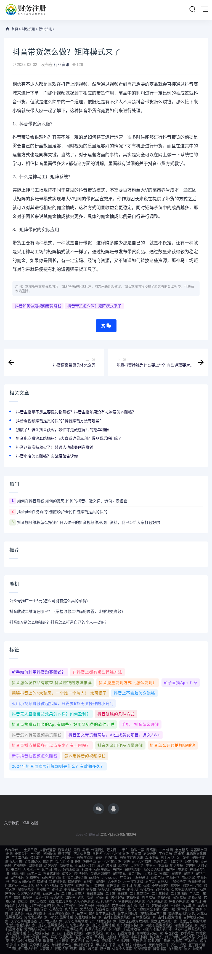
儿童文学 (175, 862)
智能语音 (40, 909)
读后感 (48, 862)
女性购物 (66, 886)
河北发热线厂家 (35, 917)
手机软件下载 (106, 945)
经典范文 (52, 858)
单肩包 (175, 905)
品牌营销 (50, 866)
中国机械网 (139, 937)
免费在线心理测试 (131, 902)
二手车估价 (20, 858)
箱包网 (171, 870)
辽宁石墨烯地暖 (76, 921)
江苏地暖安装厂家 (41, 933)
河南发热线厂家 (186, 925)
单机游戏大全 (61, 945)
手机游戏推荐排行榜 (26, 941)
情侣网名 (37, 858)
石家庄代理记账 (131, 858)
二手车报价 (160, 894)
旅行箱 (132, 905)
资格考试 (108, 941)
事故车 (123, 894)
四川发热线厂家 (97, 933)
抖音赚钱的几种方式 (116, 714)
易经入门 (164, 882)
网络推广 (153, 850)
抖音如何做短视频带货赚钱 (38, 306)
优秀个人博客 (122, 949)
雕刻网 (188, 886)
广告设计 (126, 878)
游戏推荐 (137, 850)
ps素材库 (34, 874)
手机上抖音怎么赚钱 (140, 724)
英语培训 (139, 941)
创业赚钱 (124, 945)
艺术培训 (77, 941)
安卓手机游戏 (39, 945)
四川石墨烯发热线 (70, 933)
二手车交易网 (140, 894)
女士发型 (182, 858)
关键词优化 (32, 862)
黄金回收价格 (77, 878)
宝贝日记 (30, 850)
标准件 (87, 870)
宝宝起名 (181, 850)
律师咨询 (64, 854)
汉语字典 (41, 897)
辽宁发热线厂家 (50, 921)
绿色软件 (140, 945)
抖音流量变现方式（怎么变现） (128, 682)
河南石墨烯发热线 (159, 925)
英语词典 (56, 897)
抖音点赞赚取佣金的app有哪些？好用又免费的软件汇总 (63, 724)
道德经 (23, 902)
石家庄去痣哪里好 (184, 889)
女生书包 (118, 905)
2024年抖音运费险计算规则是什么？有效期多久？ (58, 766)
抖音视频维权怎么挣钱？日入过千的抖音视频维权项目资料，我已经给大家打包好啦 (88, 522)
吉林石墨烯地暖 (169, 917)
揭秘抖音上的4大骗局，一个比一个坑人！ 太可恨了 (59, 693)
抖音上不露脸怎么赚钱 (134, 693)
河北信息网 (81, 854)
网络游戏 (30, 949)
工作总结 (165, 854)
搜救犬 (97, 854)
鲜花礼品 (51, 886)
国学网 (47, 870)
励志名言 (160, 862)
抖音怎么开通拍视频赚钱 (172, 745)
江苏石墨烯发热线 (187, 929)
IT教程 (22, 945)
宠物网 (164, 874)
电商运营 (172, 878)
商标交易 (66, 866)
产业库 (35, 854)
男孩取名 (164, 897)
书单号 (16, 870)
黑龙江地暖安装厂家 (20, 925)
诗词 (45, 937)
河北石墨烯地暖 (61, 917)
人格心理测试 (84, 902)
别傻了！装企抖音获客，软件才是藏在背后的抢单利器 (62, 429)
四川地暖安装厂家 (149, 933)
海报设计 (142, 878)
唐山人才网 (13, 862)
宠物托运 (17, 878)
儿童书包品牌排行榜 (45, 905)
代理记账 (61, 949)
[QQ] (113, 808)
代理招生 (97, 850)
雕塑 (82, 949)
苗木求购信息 (127, 913)
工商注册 (15, 949)
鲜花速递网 (196, 882)
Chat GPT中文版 (116, 854)
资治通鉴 (17, 913)
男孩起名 (117, 897)
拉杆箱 (144, 905)
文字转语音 (23, 909)
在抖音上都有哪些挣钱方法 (97, 672)
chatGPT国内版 (109, 862)
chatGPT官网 (142, 862)
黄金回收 (134, 874)
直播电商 (157, 878)
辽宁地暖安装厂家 (103, 921)
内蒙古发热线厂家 (98, 929)
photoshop (110, 878)
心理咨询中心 (106, 902)
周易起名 (195, 897)
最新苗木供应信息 (102, 913)
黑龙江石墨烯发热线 (134, 921)
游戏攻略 (64, 850)
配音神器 (102, 909)
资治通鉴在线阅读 (61, 913)
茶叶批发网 (31, 937)
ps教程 (94, 878)
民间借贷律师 (159, 945)
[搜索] (192, 9)
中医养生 (171, 933)
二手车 (124, 850)
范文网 (111, 850)
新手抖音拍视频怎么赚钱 (34, 756)
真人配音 (71, 909)
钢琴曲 (91, 889)
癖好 (100, 866)
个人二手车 (197, 894)
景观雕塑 (43, 889)
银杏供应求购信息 (181, 913)
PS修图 (167, 850)
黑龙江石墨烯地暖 (192, 921)
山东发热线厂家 (77, 925)
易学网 (150, 882)
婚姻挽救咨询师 (60, 902)
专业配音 (189, 905)
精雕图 (179, 854)
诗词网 (198, 949)
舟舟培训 (61, 941)
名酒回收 (111, 858)
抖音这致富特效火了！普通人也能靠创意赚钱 (54, 447)
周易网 (100, 882)
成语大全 (92, 941)
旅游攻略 (150, 854)
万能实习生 (31, 870)
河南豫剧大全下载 (146, 909)
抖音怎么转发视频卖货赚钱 (37, 735)
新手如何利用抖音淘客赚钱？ (39, 672)
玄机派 (60, 862)
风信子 (123, 866)
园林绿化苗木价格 (153, 913)
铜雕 (137, 886)
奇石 (73, 949)
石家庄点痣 (85, 858)
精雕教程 (74, 882)
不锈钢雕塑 (160, 886)
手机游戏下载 (84, 945)
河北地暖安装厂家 (88, 917)
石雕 (146, 886)
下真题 (163, 866)
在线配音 (55, 909)
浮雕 (198, 886)
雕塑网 (176, 886)
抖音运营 (159, 949)
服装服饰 (49, 854)
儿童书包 (68, 905)
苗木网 (82, 913)
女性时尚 (82, 886)
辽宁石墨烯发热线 (23, 921)
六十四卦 (114, 882)
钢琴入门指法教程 (75, 874)
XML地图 (30, 823)
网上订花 (27, 886)
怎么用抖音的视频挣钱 (85, 756)
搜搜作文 (198, 858)
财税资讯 (28, 29)
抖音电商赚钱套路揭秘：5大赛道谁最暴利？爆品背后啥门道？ (69, 438)
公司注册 (191, 862)
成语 (90, 897)
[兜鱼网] (26, 10)
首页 (15, 29)
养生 (174, 945)
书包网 (118, 870)
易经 (85, 850)
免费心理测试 (179, 902)
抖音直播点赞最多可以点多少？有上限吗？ (51, 745)
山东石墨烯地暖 (103, 925)
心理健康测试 (157, 902)
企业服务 (73, 862)
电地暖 (183, 870)
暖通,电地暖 (83, 937)
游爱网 (111, 866)
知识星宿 (176, 866)
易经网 (88, 882)
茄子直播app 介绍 (181, 682)
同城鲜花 (11, 886)
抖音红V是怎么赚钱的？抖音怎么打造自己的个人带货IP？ (58, 622)
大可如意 (137, 866)
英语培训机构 (100, 874)
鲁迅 (57, 870)
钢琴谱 (57, 889)
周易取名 (148, 897)
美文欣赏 (156, 937)
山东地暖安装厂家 (130, 925)
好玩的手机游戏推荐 (180, 937)
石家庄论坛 (102, 870)
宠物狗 (189, 874)
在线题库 (175, 949)
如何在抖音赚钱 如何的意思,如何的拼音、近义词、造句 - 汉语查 (72, 501)
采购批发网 (133, 870)
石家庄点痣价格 (28, 894)
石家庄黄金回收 (53, 878)
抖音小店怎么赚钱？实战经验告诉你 (47, 456)
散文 (187, 949)
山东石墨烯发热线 (51, 925)
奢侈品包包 (160, 905)
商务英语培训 (153, 870)
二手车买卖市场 (72, 894)
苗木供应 (191, 941)
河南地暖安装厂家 (37, 929)
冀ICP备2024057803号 (118, 834)
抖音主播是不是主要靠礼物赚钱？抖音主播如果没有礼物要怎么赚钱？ (76, 412)
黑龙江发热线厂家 (164, 921)
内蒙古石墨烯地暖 (127, 929)
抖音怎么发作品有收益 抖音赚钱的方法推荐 (52, 682)
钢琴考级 (162, 889)
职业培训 (154, 941)
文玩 (126, 862)
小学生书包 (86, 905)
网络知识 (35, 866)
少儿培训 (123, 941)
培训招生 (68, 858)
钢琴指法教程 (74, 889)
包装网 (177, 941)
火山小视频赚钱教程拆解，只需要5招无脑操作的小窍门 (63, 703)
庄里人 (151, 866)
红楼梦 (124, 937)
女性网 (127, 886)
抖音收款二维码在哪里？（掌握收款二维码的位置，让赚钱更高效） (67, 611)
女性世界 (113, 886)
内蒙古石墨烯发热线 (68, 929)
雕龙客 (93, 949)
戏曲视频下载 (121, 909)
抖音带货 (45, 949)
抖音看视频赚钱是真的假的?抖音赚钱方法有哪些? (59, 421)
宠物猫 (176, 874)
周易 (76, 850)
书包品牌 (103, 905)
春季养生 (187, 933)
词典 (81, 897)
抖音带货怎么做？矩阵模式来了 (94, 306)
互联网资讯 (197, 945)
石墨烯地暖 (51, 874)
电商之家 (188, 878)
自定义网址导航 (23, 882)
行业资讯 (45, 29)
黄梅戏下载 (185, 909)
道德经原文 (38, 902)
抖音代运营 (47, 850)
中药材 (16, 937)
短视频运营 (142, 949)
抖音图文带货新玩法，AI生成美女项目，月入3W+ (114, 735)
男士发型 (167, 858)
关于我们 (12, 823)
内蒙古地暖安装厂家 (157, 929)
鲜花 (39, 886)
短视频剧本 (71, 870)
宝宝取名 (179, 897)
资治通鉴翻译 (36, 913)
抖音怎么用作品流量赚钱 (120, 745)
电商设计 (21, 854)
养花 (99, 858)
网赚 (166, 941)
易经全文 (179, 882)
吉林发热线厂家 (144, 917)
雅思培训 (18, 874)
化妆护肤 (97, 886)
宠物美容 (32, 878)
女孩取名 (133, 897)
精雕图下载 (57, 882)
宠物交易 (119, 874)
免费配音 (86, 909)
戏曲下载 (151, 858)
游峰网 (190, 866)
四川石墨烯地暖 (122, 933)
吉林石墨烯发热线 (117, 917)
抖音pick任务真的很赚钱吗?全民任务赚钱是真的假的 (62, 512)
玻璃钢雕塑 (26, 889)
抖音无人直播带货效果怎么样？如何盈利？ (51, 714)
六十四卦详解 (133, 882)
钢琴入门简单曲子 (111, 889)
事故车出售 (95, 894)
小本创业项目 (85, 866)
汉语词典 (66, 937)
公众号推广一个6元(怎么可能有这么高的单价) (48, 601)
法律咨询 (89, 862)
